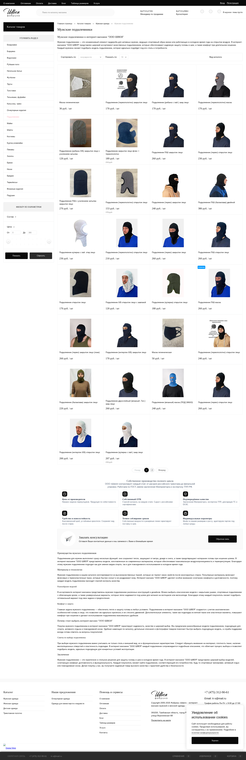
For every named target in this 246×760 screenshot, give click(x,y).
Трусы (9, 84)
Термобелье (12, 182)
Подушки (11, 195)
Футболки (11, 77)
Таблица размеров (79, 3)
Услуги (97, 3)
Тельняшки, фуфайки (16, 97)
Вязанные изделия (15, 189)
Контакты (103, 733)
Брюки (10, 163)
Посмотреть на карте (161, 720)
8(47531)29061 (182, 11)
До (24, 232)
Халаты (10, 156)
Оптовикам (26, 3)
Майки (9, 123)
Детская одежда (10, 708)
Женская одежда (10, 703)
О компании (9, 3)
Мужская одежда (10, 699)
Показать (16, 256)
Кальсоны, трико (14, 104)
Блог (64, 3)
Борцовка (11, 51)
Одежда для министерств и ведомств (68, 703)
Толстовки (11, 91)
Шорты (10, 130)
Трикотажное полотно (12, 713)
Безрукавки (12, 45)
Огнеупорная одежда (61, 699)
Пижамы (10, 150)
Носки (9, 169)
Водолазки (11, 58)
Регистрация (233, 3)
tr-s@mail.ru (219, 698)
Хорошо (215, 740)
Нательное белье (14, 71)
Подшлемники (13, 117)
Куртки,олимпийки (15, 143)
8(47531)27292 (146, 11)
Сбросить (41, 256)
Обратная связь (16, 756)
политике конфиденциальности (205, 733)
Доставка (52, 3)
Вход (222, 3)
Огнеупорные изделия (16, 110)
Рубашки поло (13, 64)
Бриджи (10, 176)
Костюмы (11, 136)
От (8, 232)
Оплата (39, 3)
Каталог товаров (16, 26)
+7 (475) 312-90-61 (216, 692)
